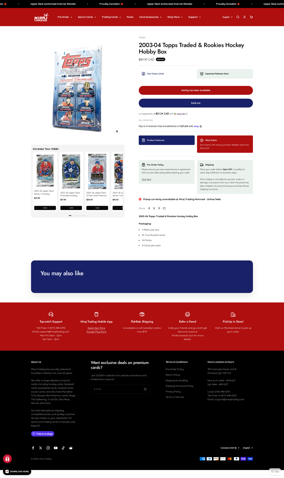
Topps (142, 37)
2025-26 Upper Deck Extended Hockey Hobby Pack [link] (70, 194)
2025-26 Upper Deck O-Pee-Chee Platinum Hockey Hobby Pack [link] (96, 194)
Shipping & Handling (177, 380)
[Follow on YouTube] (56, 448)
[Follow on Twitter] (41, 448)
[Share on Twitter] (154, 208)
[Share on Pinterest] (159, 208)
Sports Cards (85, 16)
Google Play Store (96, 331)
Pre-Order (63, 16)
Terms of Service (175, 396)
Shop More (173, 16)
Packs (130, 16)
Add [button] (45, 207)
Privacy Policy (173, 391)
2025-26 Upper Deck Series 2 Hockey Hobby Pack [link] (44, 192)
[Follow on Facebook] (33, 448)
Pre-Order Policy (175, 369)
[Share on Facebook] (149, 208)
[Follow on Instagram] (48, 448)
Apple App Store (96, 327)
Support (193, 16)
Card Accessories (149, 16)
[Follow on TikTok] (63, 448)
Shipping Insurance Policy (179, 385)
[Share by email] (164, 208)
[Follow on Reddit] (71, 448)
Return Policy (173, 374)
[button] (117, 171)
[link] (45, 171)
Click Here (146, 179)
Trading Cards (110, 16)
